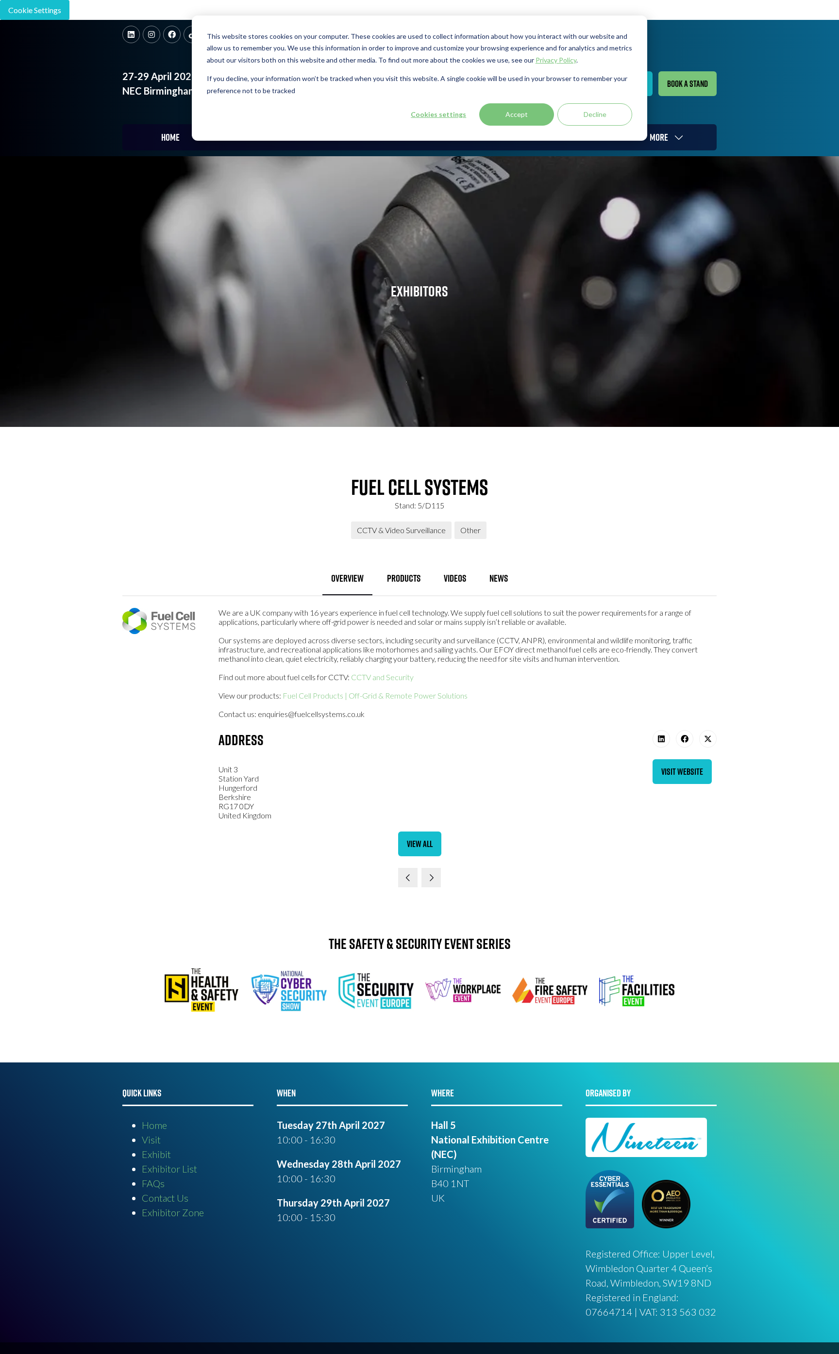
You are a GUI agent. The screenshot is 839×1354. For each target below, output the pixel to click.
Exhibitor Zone (173, 1212)
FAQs (153, 1183)
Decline (595, 114)
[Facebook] (172, 34)
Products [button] (403, 578)
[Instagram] (151, 34)
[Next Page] (431, 877)
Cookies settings (438, 114)
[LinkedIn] (131, 34)
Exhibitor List (169, 1169)
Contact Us (165, 1198)
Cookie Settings (34, 10)
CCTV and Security (382, 677)
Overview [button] (347, 578)
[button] (687, 83)
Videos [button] (455, 578)
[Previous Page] (408, 877)
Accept (516, 114)
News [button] (498, 578)
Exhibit (156, 1154)
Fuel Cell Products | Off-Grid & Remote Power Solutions (375, 695)
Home (170, 137)
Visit (151, 1139)
